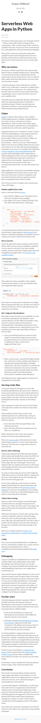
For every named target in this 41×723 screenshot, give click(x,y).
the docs (22, 192)
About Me (20, 8)
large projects (29, 232)
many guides (13, 440)
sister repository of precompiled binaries (18, 151)
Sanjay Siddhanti (21, 3)
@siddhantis (18, 719)
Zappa (3, 117)
